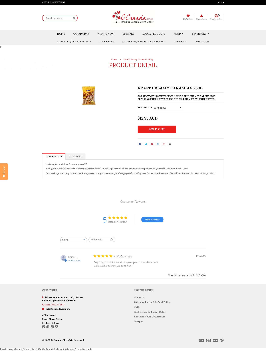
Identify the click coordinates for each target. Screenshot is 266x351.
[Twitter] (43, 327)
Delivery (75, 156)
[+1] (164, 144)
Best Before (145, 107)
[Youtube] (52, 327)
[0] (140, 144)
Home (114, 59)
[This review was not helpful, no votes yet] (202, 275)
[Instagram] (56, 327)
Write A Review (152, 219)
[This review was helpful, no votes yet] (197, 275)
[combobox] (73, 239)
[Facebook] (47, 327)
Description (53, 156)
